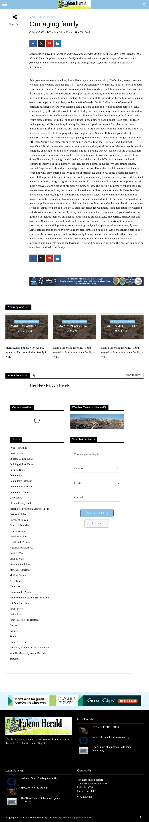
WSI (64, 817)
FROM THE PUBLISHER (106, 727)
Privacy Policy (84, 817)
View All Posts (133, 375)
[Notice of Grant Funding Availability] (83, 740)
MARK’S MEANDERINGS (27, 326)
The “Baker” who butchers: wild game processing (112, 749)
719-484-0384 (84, 797)
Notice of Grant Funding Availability (111, 737)
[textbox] (78, 468)
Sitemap (72, 817)
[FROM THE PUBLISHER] (83, 730)
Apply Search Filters (97, 513)
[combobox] (97, 468)
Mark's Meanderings (42, 17)
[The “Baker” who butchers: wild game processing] (83, 750)
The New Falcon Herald (61, 32)
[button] (74, 700)
